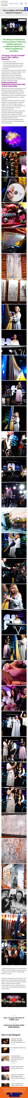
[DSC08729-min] (14, 596)
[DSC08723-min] (14, 571)
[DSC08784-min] (14, 825)
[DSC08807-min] (14, 952)
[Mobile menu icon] (25, 3)
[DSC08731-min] (14, 622)
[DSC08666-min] (14, 367)
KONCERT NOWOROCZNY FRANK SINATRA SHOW (17, 1067)
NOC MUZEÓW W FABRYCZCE (18, 1048)
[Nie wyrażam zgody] (26, 1092)
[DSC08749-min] (14, 698)
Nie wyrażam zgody (16, 1093)
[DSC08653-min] (14, 266)
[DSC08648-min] (14, 215)
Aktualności (5, 20)
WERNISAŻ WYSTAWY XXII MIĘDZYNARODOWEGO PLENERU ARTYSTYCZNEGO (18, 1076)
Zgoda (8, 1093)
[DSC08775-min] (14, 800)
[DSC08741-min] (14, 647)
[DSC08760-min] (14, 723)
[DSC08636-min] (14, 164)
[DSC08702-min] (14, 494)
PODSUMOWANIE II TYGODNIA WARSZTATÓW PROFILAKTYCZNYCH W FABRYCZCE (17, 1058)
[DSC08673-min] (14, 418)
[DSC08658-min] (14, 316)
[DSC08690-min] (14, 469)
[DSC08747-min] (14, 672)
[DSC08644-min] (14, 189)
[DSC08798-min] (14, 901)
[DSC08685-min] (14, 444)
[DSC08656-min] (14, 291)
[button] (26, 9)
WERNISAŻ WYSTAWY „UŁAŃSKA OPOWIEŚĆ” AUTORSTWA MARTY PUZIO (18, 1040)
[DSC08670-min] (14, 393)
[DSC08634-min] (14, 138)
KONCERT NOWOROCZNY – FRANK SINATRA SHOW (18, 1084)
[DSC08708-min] (14, 545)
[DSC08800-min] (14, 927)
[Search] (21, 3)
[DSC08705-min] (14, 520)
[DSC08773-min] (14, 774)
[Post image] (5, 1041)
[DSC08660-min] (14, 342)
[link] (22, 88)
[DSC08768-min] (14, 749)
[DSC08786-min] (14, 850)
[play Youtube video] (14, 1000)
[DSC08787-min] (14, 876)
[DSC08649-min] (14, 240)
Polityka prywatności (14, 1095)
